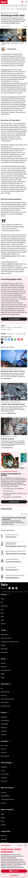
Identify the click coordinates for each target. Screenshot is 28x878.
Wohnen (3, 645)
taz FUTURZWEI (5, 796)
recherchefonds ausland (7, 699)
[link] (4, 6)
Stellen (3, 674)
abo (2, 688)
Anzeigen (3, 825)
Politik (2, 599)
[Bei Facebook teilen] (12, 339)
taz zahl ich (4, 695)
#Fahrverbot (8, 327)
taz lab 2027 (4, 781)
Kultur (2, 609)
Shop (2, 821)
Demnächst (4, 767)
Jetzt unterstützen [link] (14, 319)
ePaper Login (4, 842)
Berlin (2, 616)
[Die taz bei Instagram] (16, 589)
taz (4, 584)
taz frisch (3, 749)
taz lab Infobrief (5, 756)
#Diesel (2, 327)
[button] (26, 2)
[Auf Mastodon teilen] (5, 339)
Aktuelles (3, 663)
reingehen (3, 734)
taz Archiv (3, 803)
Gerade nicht (20, 845)
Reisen (2, 814)
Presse (3, 677)
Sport (2, 613)
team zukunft (4, 745)
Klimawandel (4, 652)
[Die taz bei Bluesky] (13, 589)
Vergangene (4, 777)
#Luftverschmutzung (17, 327)
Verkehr (12, 9)
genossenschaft (5, 692)
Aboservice (4, 839)
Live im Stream (5, 774)
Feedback (3, 835)
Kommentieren (10, 333)
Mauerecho (4, 727)
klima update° (4, 724)
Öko (8, 9)
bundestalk (4, 717)
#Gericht (9, 329)
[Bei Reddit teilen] (22, 339)
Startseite (3, 9)
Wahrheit (3, 623)
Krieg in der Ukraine (6, 638)
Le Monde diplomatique (7, 799)
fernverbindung (5, 720)
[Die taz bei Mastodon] (10, 589)
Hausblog (3, 666)
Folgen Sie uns (4, 588)
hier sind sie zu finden (7, 524)
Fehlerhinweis (19, 333)
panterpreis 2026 (5, 706)
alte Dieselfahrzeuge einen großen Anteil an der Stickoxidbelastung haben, (14, 83)
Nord (2, 620)
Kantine (3, 817)
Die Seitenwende (5, 670)
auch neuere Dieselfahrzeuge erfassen (14, 239)
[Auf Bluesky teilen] (8, 339)
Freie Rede (4, 731)
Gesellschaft (4, 606)
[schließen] (25, 845)
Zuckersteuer (4, 634)
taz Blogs (3, 792)
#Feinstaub (3, 329)
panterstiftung (5, 702)
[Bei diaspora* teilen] (18, 339)
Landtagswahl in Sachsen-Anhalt (9, 641)
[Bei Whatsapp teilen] (15, 339)
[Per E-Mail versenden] (2, 339)
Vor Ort (3, 770)
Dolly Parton (4, 648)
